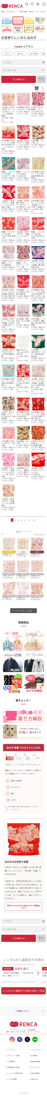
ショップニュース (37, 1049)
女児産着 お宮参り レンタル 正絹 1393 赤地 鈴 (23, 414)
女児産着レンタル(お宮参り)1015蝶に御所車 (23, 291)
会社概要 (34, 1055)
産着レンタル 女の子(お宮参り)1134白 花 (22, 173)
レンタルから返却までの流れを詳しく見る (23, 990)
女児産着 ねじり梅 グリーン (22, 442)
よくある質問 (12, 1079)
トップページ (12, 1049)
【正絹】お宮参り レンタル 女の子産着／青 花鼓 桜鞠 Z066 (38, 263)
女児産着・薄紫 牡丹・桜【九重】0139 (23, 320)
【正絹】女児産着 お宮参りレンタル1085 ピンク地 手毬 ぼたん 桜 (23, 203)
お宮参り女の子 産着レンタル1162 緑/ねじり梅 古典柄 (8, 415)
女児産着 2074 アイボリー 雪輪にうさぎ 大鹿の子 (23, 470)
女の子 (7, 53)
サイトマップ (35, 1067)
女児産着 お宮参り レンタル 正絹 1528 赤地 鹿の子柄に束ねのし (38, 415)
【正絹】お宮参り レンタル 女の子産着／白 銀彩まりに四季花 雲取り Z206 (38, 383)
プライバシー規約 (13, 1055)
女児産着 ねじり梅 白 (37, 141)
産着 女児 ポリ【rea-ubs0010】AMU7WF (23, 351)
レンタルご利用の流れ (15, 1073)
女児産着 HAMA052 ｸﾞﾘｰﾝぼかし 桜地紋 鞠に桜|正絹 (38, 352)
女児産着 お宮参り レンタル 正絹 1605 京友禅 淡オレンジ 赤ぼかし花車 (8, 144)
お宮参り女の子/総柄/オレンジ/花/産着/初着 (38, 443)
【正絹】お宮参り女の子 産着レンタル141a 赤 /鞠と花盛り (8, 203)
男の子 (20, 53)
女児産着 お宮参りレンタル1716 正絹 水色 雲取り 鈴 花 (8, 382)
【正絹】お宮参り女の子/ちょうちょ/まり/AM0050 (38, 471)
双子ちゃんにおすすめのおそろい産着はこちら (23, 906)
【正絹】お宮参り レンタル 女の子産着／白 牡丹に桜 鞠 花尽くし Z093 (8, 322)
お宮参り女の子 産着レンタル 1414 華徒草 (8, 262)
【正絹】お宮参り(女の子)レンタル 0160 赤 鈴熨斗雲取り (23, 382)
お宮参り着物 (23, 12)
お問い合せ (35, 1079)
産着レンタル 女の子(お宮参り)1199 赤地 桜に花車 (38, 234)
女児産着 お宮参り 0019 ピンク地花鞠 (8, 443)
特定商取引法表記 (13, 1067)
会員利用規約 (35, 1073)
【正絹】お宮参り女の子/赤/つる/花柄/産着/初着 (8, 352)
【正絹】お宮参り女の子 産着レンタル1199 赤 (22, 142)
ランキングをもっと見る (22, 610)
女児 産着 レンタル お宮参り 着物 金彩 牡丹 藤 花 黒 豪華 (38, 321)
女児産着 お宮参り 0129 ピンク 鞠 (23, 108)
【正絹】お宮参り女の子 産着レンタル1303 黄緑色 (7, 502)
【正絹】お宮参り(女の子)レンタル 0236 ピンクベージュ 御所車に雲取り (8, 111)
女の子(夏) (33, 53)
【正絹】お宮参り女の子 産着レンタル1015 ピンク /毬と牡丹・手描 (8, 472)
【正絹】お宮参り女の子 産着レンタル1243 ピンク (22, 234)
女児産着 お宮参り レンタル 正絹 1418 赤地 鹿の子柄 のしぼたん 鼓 (38, 292)
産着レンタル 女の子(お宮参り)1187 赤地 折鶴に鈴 (8, 234)
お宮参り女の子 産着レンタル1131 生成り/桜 (38, 109)
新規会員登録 (35, 1061)
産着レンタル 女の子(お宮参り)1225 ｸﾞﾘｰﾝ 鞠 (7, 173)
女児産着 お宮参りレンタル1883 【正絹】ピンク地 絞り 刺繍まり (38, 203)
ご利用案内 (11, 1061)
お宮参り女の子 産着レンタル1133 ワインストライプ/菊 (23, 263)
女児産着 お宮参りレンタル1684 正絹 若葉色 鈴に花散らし (38, 174)
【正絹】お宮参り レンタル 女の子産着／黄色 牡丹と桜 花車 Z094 (8, 292)
